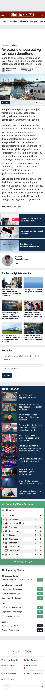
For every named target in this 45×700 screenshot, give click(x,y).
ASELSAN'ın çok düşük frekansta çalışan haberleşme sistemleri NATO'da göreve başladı (10, 315)
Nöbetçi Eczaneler (11, 660)
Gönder (7, 375)
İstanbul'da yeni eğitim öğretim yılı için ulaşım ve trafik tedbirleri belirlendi (33, 337)
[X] (18, 651)
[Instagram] (22, 651)
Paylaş (6, 102)
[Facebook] (14, 651)
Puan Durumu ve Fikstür (31, 667)
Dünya (4, 21)
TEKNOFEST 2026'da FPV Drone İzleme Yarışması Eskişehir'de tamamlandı (33, 315)
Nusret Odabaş (21, 259)
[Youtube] (31, 651)
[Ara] (42, 14)
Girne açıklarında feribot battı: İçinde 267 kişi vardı (33, 291)
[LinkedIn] (27, 651)
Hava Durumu (32, 660)
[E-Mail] (17, 264)
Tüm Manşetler (10, 674)
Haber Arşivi (9, 679)
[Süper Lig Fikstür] (42, 570)
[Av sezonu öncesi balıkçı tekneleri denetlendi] (22, 87)
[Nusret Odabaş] (7, 260)
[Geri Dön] (6, 686)
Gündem (13, 21)
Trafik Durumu (9, 666)
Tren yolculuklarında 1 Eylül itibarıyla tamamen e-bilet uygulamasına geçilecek (11, 338)
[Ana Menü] (3, 15)
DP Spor (33, 21)
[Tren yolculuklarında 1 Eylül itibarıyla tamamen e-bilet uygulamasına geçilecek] (12, 328)
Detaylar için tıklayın (22, 561)
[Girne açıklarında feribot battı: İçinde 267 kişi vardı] (33, 282)
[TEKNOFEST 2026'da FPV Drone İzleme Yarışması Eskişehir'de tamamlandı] (33, 305)
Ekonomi (24, 21)
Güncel (14, 45)
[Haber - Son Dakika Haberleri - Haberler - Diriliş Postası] (22, 15)
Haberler (5, 45)
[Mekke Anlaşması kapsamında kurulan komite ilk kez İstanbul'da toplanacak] (12, 282)
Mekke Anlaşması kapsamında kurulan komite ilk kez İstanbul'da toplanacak (11, 293)
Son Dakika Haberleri (34, 674)
